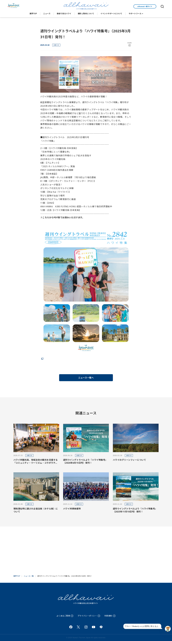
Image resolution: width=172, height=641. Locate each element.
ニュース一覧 (29, 576)
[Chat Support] (168, 629)
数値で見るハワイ (64, 13)
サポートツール (135, 13)
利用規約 (108, 615)
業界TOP (33, 13)
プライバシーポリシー (87, 615)
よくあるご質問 (63, 615)
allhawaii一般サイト (144, 6)
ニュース (46, 13)
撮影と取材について (86, 13)
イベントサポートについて (111, 13)
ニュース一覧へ (86, 377)
